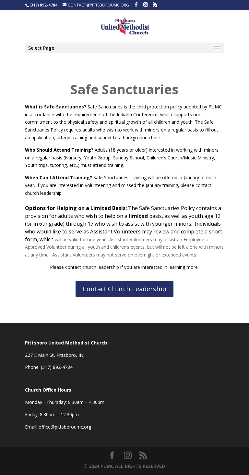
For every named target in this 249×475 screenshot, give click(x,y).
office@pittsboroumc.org (65, 427)
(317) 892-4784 (57, 367)
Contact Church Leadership (124, 288)
